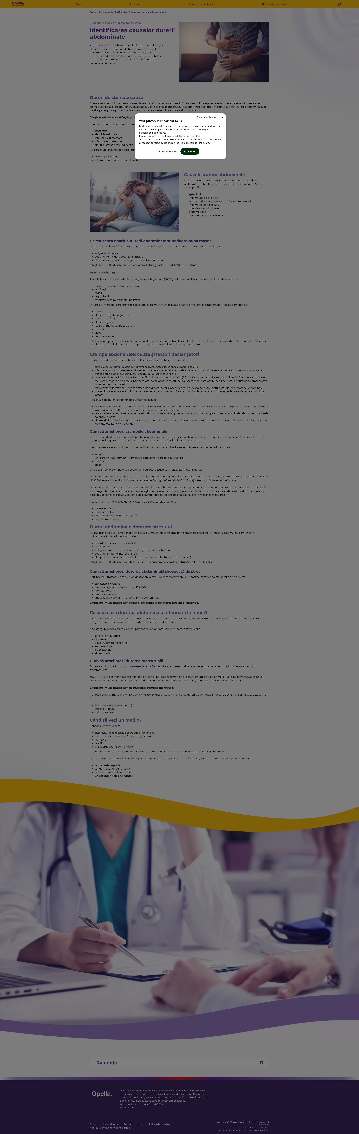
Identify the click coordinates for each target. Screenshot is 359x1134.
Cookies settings (168, 151)
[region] (180, 136)
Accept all (190, 151)
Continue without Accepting (210, 117)
